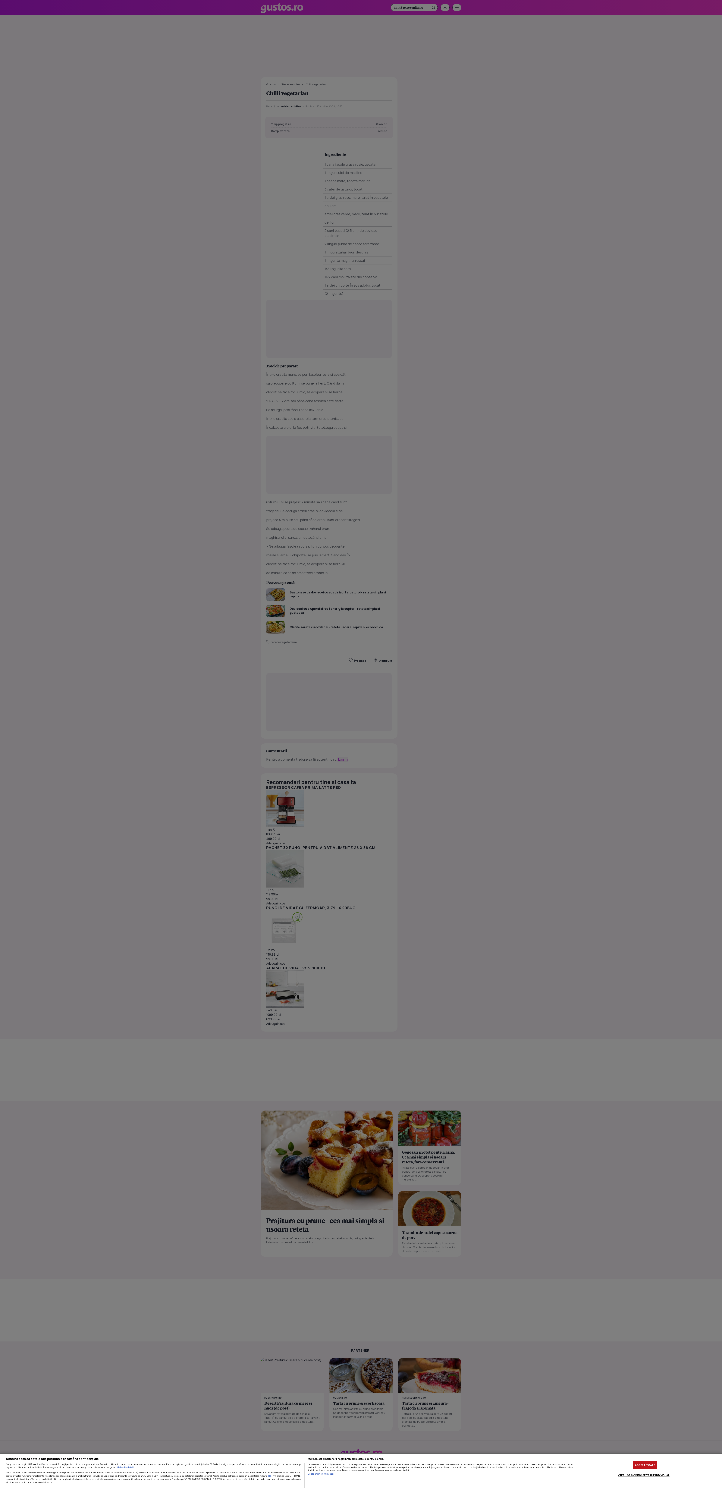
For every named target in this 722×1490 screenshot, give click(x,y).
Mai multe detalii (125, 1467)
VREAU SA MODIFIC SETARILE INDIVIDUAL (644, 1475)
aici (270, 1475)
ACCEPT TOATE (645, 1465)
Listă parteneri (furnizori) (321, 1473)
